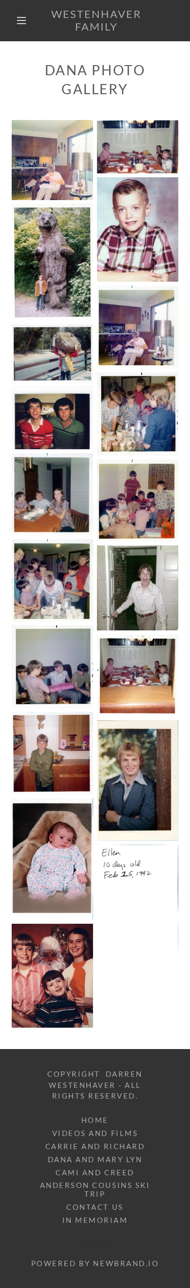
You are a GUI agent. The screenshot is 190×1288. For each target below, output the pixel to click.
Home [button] (95, 1120)
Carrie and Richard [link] (95, 1146)
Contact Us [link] (94, 1207)
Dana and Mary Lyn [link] (95, 1159)
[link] (96, 21)
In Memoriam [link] (95, 1220)
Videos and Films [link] (95, 1133)
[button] (21, 20)
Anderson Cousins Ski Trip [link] (95, 1189)
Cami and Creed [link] (95, 1172)
